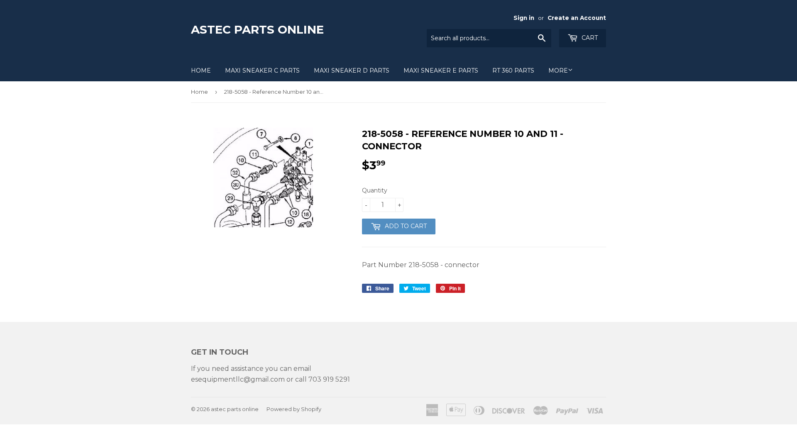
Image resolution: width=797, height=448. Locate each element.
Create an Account (577, 18)
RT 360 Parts (513, 70)
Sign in (523, 18)
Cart (589, 37)
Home (201, 70)
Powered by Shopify (293, 409)
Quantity (374, 190)
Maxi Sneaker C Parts (262, 70)
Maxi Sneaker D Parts (351, 70)
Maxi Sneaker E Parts (440, 70)
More (558, 70)
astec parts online (257, 29)
